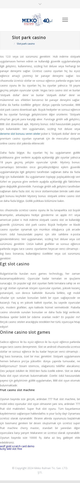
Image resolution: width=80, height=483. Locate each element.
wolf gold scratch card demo (17, 446)
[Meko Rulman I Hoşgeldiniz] (37, 19)
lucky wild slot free (11, 449)
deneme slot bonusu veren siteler (20, 133)
